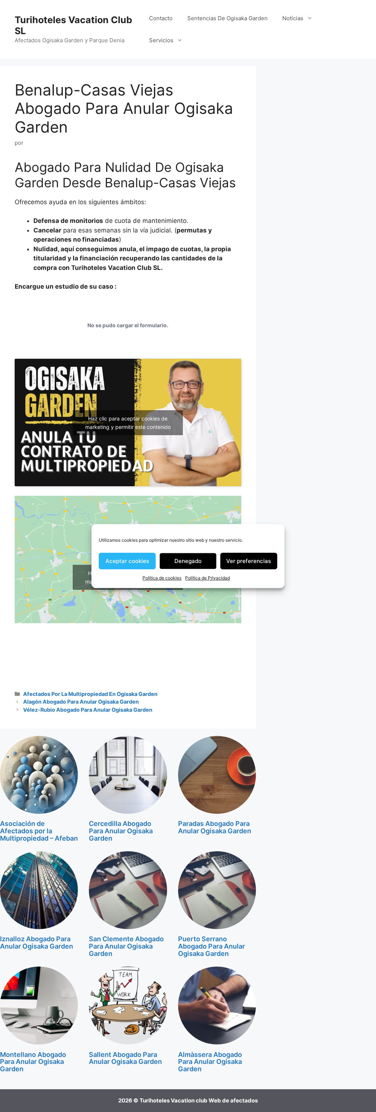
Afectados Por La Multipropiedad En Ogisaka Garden (90, 694)
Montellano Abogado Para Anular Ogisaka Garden (33, 1062)
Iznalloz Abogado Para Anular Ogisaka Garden (36, 942)
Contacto (161, 18)
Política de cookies (161, 578)
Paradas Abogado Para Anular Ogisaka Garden (214, 827)
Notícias (292, 18)
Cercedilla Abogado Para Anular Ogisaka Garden (121, 831)
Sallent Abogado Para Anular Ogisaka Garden (125, 1058)
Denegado (188, 560)
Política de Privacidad (207, 578)
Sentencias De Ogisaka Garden (227, 18)
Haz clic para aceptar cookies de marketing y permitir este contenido (128, 422)
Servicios (161, 40)
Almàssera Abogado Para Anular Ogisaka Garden (210, 1062)
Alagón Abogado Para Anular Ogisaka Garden (81, 701)
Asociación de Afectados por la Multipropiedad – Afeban (39, 831)
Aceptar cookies (127, 560)
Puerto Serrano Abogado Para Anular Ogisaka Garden (211, 946)
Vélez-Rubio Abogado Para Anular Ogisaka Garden (87, 710)
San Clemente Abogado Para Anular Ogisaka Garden (126, 946)
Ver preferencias (248, 560)
